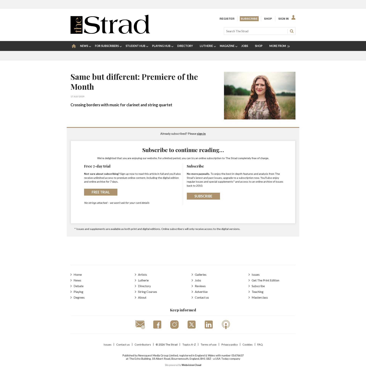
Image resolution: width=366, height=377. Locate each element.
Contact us (202, 297)
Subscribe (249, 18)
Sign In (283, 18)
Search (292, 31)
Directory (144, 286)
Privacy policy (229, 344)
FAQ (260, 344)
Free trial (101, 192)
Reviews (200, 286)
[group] (278, 46)
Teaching (257, 291)
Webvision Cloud (191, 365)
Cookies (247, 344)
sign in (201, 133)
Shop (268, 18)
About (142, 297)
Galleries (200, 274)
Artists (142, 274)
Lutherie (143, 280)
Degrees (79, 297)
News (77, 280)
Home (78, 274)
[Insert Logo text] (110, 32)
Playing (78, 291)
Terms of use (209, 344)
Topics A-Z (189, 344)
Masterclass (260, 297)
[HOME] (74, 46)
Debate (78, 286)
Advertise (201, 291)
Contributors (143, 344)
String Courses (147, 291)
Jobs (198, 280)
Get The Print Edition (265, 280)
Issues (256, 274)
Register (227, 18)
